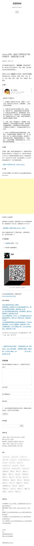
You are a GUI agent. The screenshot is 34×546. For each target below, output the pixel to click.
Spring (15, 465)
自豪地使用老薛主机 (7, 534)
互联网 (5, 471)
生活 (11, 483)
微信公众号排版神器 (7, 536)
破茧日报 (23, 333)
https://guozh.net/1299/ (9, 296)
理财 (5, 483)
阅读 (11, 491)
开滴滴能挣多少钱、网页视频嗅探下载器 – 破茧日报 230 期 (25, 348)
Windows (6, 468)
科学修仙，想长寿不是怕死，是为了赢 (12, 446)
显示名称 (5, 387)
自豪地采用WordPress (7, 542)
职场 (21, 486)
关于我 (4, 529)
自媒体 (5, 489)
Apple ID (14, 457)
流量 (13, 480)
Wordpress (16, 468)
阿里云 (18, 491)
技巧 (25, 477)
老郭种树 (17, 3)
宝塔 (11, 474)
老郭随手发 (6, 486)
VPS (22, 465)
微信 (5, 477)
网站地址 (4, 401)
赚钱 (27, 489)
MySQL (20, 463)
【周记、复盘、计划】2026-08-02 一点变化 (13, 437)
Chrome (23, 457)
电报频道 (8, 243)
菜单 (17, 12)
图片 (18, 471)
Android (6, 457)
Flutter (5, 460)
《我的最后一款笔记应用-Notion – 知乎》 (14, 228)
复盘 (25, 471)
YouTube (25, 468)
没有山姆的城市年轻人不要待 (10, 305)
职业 (15, 486)
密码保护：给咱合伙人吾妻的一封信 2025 (13, 441)
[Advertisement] (17, 31)
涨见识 (26, 480)
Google (13, 460)
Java (5, 463)
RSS (3, 532)
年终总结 (25, 474)
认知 (12, 489)
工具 (5, 335)
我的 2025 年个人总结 (8, 439)
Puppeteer (6, 465)
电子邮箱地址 (6, 394)
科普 (26, 483)
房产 (12, 335)
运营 (4, 491)
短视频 (19, 483)
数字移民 (6, 480)
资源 (19, 489)
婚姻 (4, 474)
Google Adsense (23, 460)
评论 (4, 367)
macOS (12, 463)
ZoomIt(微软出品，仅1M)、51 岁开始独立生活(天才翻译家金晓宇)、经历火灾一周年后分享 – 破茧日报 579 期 (17, 318)
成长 (8, 335)
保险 (12, 471)
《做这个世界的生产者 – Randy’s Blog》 (13, 164)
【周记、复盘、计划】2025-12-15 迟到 (12, 443)
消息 (19, 480)
